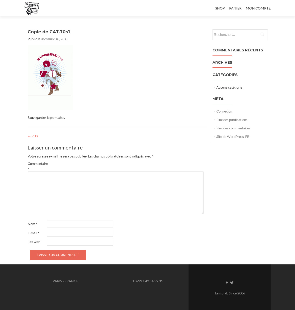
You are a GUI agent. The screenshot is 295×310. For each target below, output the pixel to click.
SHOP (220, 8)
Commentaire (37, 166)
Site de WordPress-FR (232, 136)
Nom (32, 224)
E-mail (33, 233)
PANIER (235, 8)
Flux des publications (231, 120)
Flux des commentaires (233, 128)
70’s (33, 136)
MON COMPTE (258, 8)
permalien (57, 117)
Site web (34, 242)
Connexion (224, 111)
